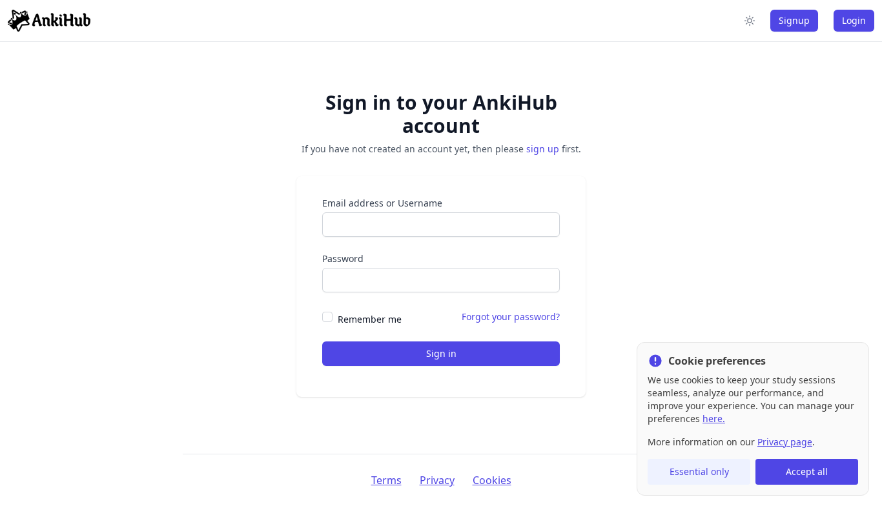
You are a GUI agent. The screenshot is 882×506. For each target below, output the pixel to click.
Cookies (492, 480)
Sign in (441, 353)
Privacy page (784, 442)
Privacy (437, 480)
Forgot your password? (511, 316)
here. (714, 418)
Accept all (807, 471)
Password (343, 258)
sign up (542, 149)
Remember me (370, 319)
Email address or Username (382, 203)
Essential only (699, 471)
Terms (386, 480)
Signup (794, 20)
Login (854, 20)
